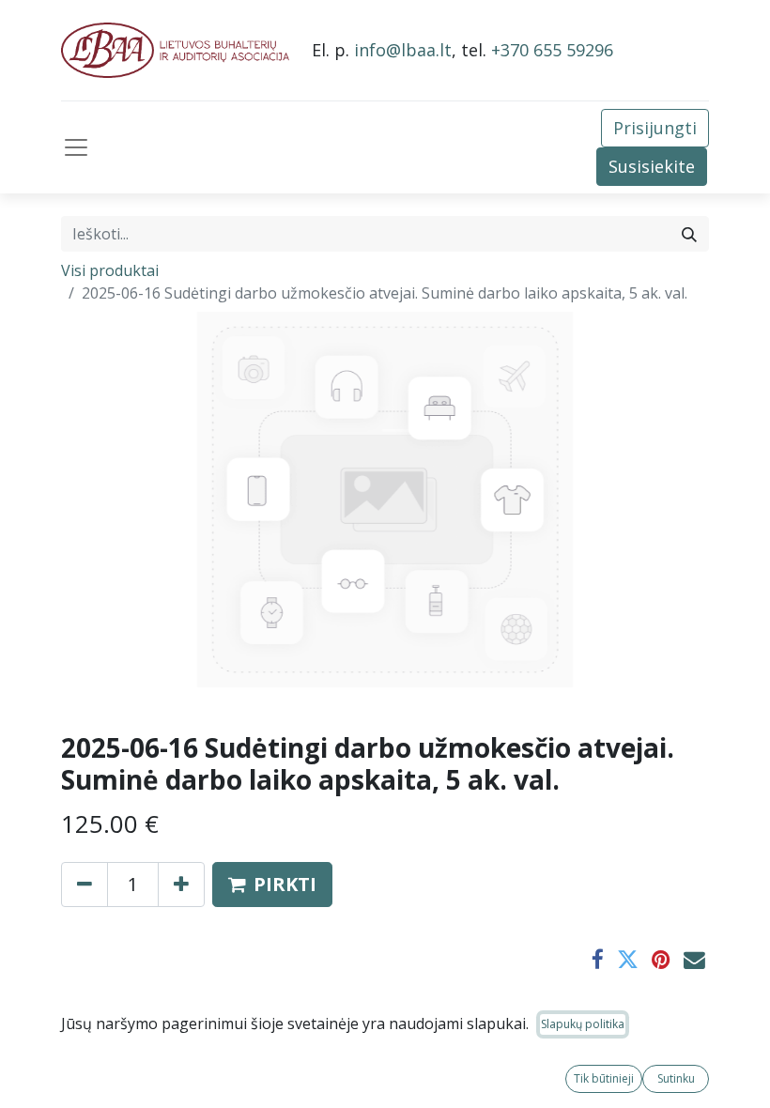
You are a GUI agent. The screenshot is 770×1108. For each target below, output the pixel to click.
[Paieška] (689, 234)
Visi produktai (110, 270)
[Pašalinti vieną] (84, 884)
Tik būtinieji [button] (604, 1078)
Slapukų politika (582, 1024)
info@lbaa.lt (403, 49)
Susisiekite (651, 166)
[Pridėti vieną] (181, 884)
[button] (272, 884)
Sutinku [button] (676, 1078)
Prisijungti (655, 127)
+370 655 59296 (552, 49)
